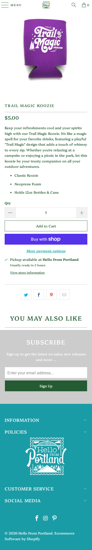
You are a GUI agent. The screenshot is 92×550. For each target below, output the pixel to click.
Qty (8, 203)
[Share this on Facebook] (39, 294)
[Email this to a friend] (64, 294)
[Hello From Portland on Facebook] (37, 518)
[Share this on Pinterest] (51, 294)
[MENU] (2, 5)
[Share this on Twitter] (26, 294)
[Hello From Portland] (46, 5)
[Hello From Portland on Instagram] (46, 518)
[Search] (74, 5)
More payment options (46, 250)
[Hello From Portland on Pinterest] (54, 518)
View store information (27, 272)
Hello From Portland (35, 533)
